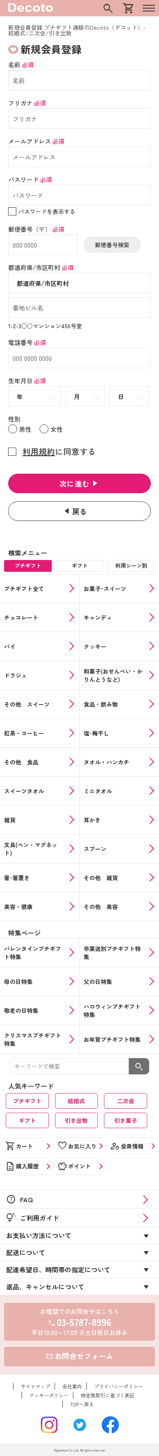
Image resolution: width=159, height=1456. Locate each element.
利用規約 (38, 451)
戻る (79, 511)
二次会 (125, 1101)
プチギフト (27, 1101)
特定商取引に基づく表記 (108, 1395)
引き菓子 (125, 1120)
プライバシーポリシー (118, 1386)
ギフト (27, 1120)
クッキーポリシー (48, 1395)
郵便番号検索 (112, 245)
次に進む (75, 483)
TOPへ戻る (82, 1404)
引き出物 (76, 1120)
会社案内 (72, 1386)
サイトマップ (35, 1386)
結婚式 (76, 1101)
